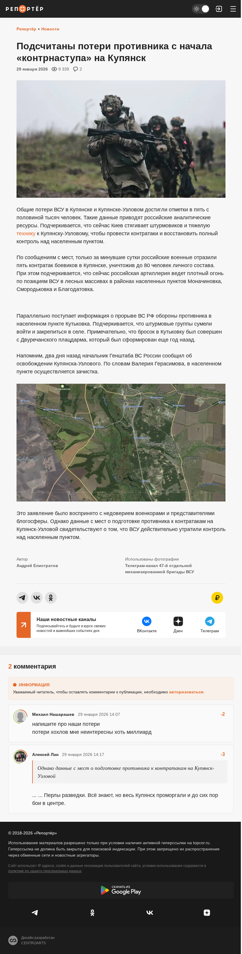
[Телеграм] (35, 913)
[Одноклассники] (92, 913)
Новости (50, 29)
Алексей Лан (45, 754)
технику (26, 233)
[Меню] (233, 9)
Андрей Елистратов (37, 565)
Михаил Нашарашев (53, 714)
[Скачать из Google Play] (121, 890)
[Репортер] (24, 9)
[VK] (149, 913)
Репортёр (26, 29)
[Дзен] (207, 913)
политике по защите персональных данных (44, 871)
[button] (219, 9)
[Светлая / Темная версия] (200, 9)
